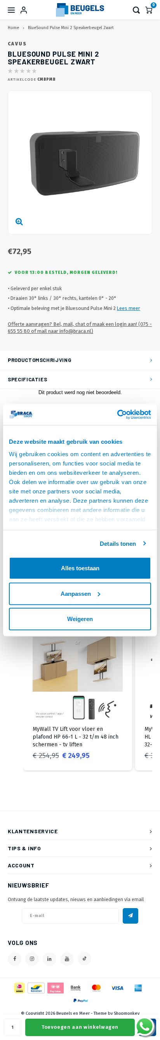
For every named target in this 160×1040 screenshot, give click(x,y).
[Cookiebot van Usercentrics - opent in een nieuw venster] (117, 414)
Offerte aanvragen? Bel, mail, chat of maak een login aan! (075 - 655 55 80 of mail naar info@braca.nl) (80, 327)
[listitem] (77, 695)
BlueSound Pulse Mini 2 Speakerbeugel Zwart (71, 27)
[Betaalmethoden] (19, 987)
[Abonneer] (130, 916)
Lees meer (128, 308)
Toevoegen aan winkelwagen (80, 1027)
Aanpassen (76, 593)
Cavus (17, 44)
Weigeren (80, 619)
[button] (15, 696)
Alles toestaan (80, 568)
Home (13, 27)
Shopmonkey (126, 1013)
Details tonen (118, 543)
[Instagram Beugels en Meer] (32, 959)
